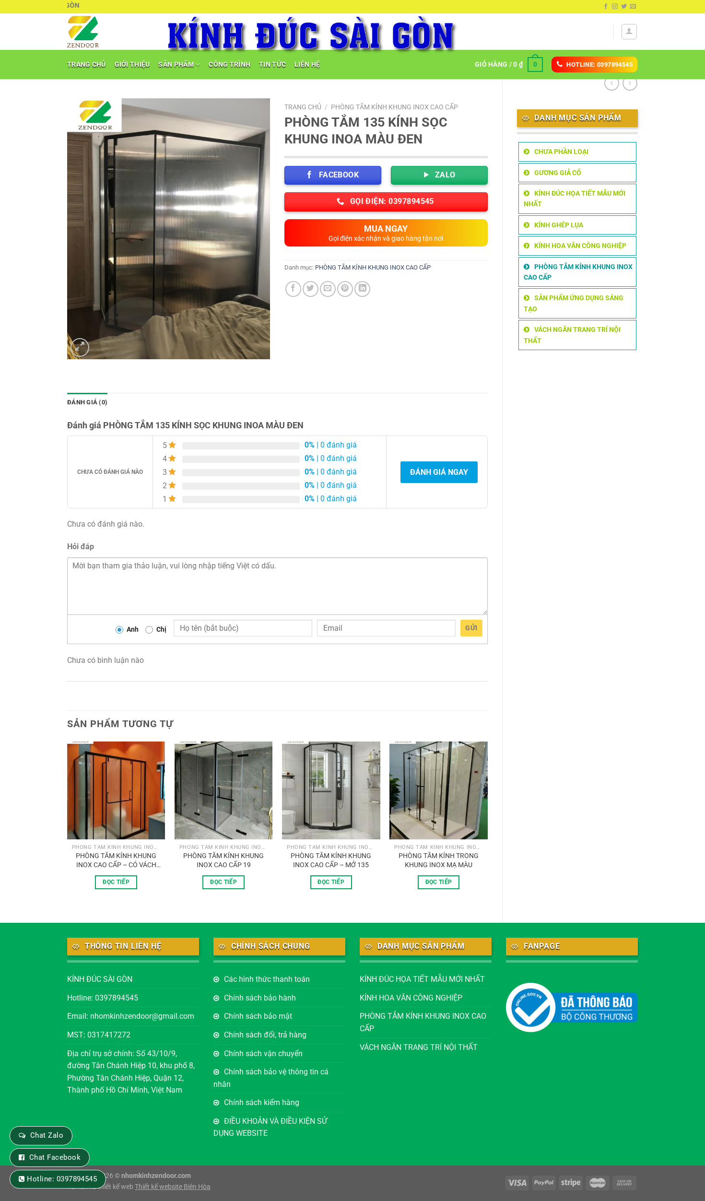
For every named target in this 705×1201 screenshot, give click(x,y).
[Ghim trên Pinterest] (345, 289)
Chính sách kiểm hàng (261, 1102)
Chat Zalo (46, 1135)
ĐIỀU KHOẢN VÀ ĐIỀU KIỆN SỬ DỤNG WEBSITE (270, 1127)
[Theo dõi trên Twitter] (624, 6)
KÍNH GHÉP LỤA (558, 225)
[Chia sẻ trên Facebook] (293, 289)
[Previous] (67, 824)
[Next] (487, 824)
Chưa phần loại (561, 151)
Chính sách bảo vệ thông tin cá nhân (271, 1078)
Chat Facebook (55, 1157)
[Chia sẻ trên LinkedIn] (362, 289)
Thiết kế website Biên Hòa (173, 1187)
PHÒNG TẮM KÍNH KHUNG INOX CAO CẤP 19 (223, 860)
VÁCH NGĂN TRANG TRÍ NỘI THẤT (572, 335)
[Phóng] (79, 347)
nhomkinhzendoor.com (156, 1176)
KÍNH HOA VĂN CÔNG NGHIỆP (580, 245)
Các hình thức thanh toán (267, 979)
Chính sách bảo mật (258, 1016)
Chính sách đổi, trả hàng (265, 1034)
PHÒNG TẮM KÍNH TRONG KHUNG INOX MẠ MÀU (439, 860)
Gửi (471, 628)
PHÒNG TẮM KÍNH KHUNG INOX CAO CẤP (578, 272)
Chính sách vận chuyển (263, 1053)
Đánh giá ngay (439, 472)
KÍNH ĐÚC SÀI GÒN (99, 979)
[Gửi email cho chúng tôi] (633, 6)
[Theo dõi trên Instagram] (615, 6)
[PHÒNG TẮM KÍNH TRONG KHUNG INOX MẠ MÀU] (438, 791)
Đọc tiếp (116, 882)
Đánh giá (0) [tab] (87, 402)
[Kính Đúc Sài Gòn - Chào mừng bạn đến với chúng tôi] (108, 31)
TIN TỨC (272, 64)
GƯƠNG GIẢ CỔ (557, 173)
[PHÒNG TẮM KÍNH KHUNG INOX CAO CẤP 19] (224, 791)
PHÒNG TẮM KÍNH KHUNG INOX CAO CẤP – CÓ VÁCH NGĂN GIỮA (116, 860)
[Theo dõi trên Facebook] (606, 6)
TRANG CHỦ (86, 64)
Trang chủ (302, 107)
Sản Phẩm (175, 64)
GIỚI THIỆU (132, 64)
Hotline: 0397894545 (102, 997)
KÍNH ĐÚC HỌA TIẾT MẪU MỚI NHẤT (574, 198)
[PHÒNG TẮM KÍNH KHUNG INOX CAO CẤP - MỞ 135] (331, 791)
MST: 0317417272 (98, 1034)
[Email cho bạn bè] (328, 289)
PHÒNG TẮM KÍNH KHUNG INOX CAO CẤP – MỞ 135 (331, 860)
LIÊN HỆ (307, 64)
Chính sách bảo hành (260, 997)
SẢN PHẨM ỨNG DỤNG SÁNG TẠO (573, 303)
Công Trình (229, 64)
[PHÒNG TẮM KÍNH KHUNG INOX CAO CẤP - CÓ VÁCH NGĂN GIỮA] (116, 791)
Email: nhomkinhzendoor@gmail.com (130, 1016)
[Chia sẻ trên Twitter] (310, 289)
